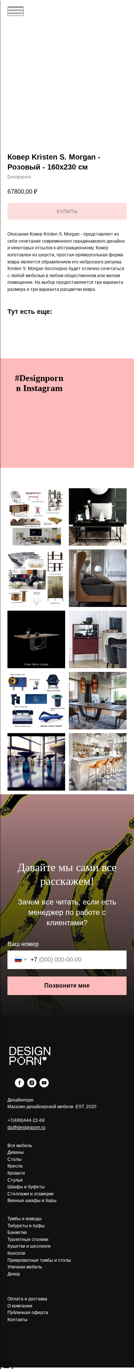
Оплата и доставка (27, 1298)
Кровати (16, 1173)
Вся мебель (19, 1145)
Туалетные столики (27, 1239)
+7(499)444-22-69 (26, 1120)
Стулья (15, 1180)
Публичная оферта (27, 1312)
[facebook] (19, 1085)
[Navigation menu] (15, 11)
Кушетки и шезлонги (29, 1246)
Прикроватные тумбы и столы (39, 1260)
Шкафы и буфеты (26, 1186)
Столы (14, 1159)
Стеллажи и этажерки (30, 1193)
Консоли (16, 1253)
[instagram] (31, 1085)
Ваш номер (23, 944)
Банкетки (17, 1232)
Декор (13, 1274)
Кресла (15, 1166)
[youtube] (44, 1085)
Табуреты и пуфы (26, 1225)
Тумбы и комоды (24, 1218)
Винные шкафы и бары (32, 1200)
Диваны (15, 1152)
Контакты (17, 1319)
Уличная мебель (24, 1267)
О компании (19, 1306)
